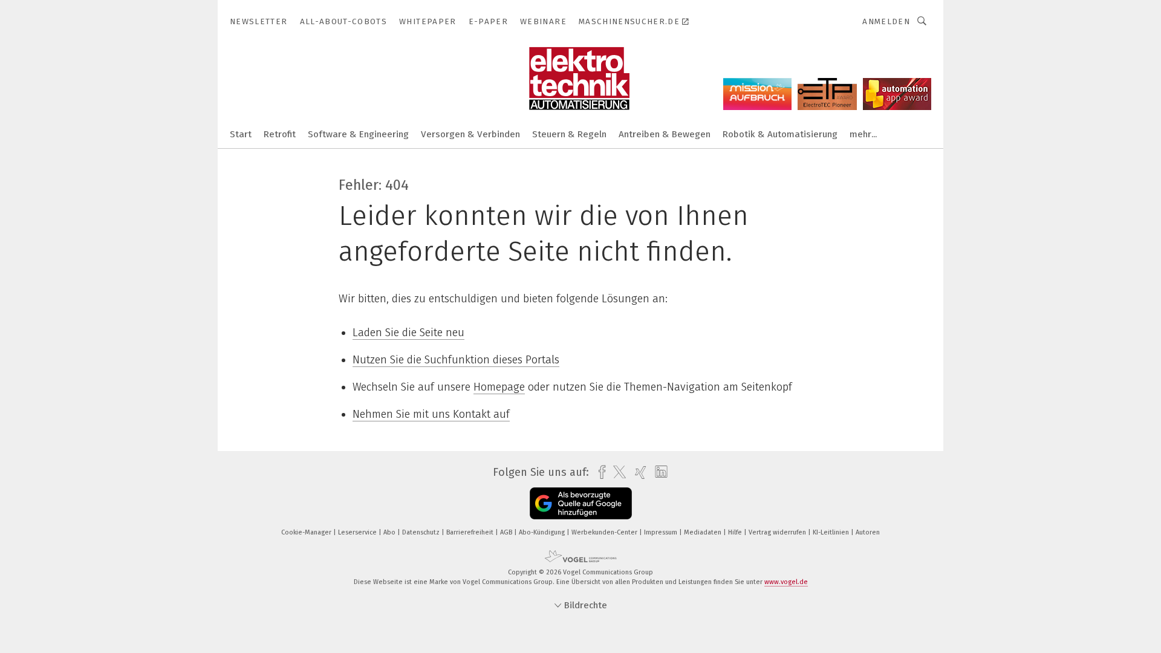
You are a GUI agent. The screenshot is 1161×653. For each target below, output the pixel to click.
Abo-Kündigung (543, 532)
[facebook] (599, 472)
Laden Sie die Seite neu (408, 332)
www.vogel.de (786, 582)
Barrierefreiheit (470, 532)
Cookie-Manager (307, 532)
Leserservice (358, 532)
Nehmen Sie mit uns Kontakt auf (431, 414)
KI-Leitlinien (832, 532)
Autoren (868, 532)
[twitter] (616, 472)
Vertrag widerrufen (778, 532)
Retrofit (280, 134)
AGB (507, 532)
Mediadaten (703, 532)
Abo (390, 532)
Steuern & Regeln (569, 134)
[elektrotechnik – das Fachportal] (241, 133)
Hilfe (736, 532)
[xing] (638, 472)
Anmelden (886, 21)
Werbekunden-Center (605, 532)
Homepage (499, 387)
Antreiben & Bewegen (665, 134)
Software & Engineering (358, 134)
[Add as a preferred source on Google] (581, 503)
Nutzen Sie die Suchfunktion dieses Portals (456, 359)
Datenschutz (421, 532)
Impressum (661, 532)
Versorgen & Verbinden (470, 134)
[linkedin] (658, 472)
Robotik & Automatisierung (780, 134)
